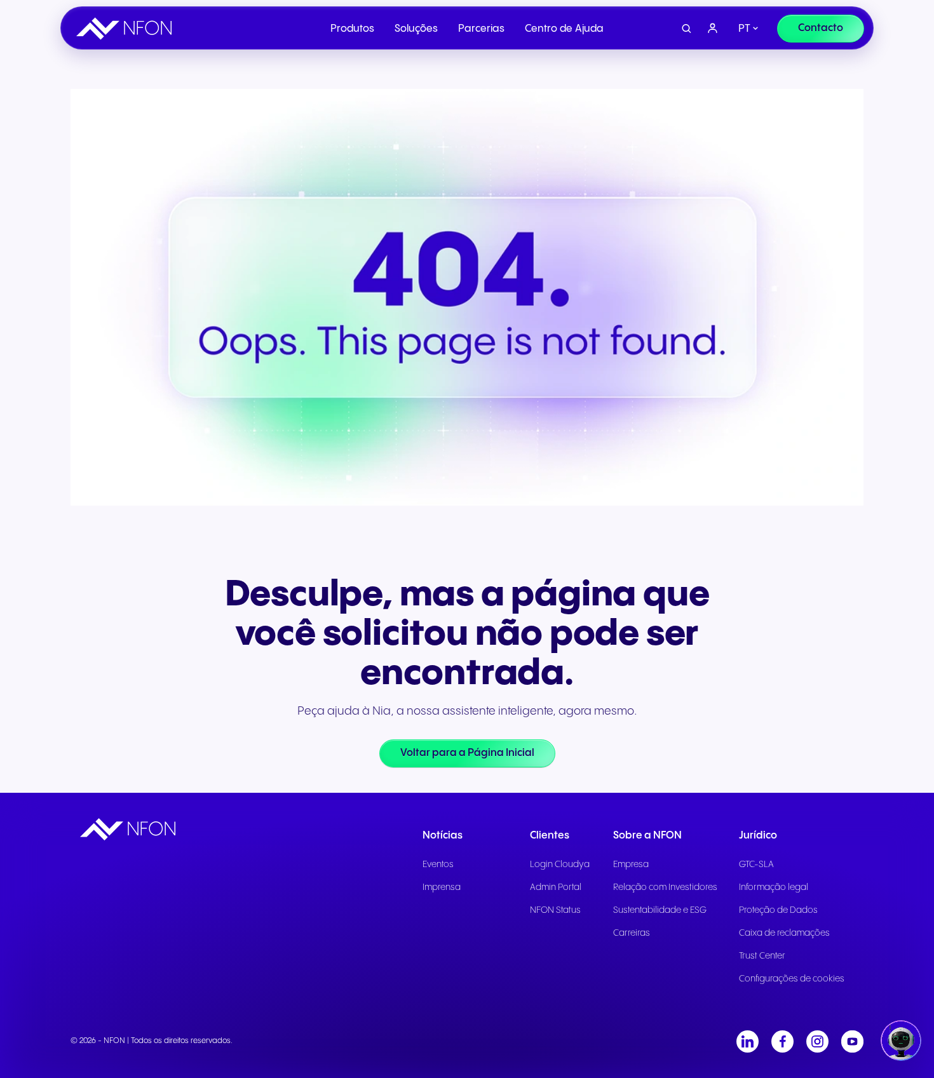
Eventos (438, 864)
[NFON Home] (127, 29)
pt (744, 29)
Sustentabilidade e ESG (660, 910)
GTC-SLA (756, 864)
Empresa (631, 864)
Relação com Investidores (665, 887)
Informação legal (773, 887)
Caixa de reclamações (784, 933)
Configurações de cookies (791, 978)
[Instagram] (817, 1041)
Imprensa (442, 887)
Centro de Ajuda (564, 29)
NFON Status (555, 910)
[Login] (713, 28)
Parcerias (481, 29)
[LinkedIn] (747, 1041)
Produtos (352, 29)
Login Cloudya (560, 864)
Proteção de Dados (778, 910)
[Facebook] (782, 1041)
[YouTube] (852, 1041)
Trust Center (762, 956)
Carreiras (631, 933)
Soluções (416, 29)
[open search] (686, 29)
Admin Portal (555, 887)
